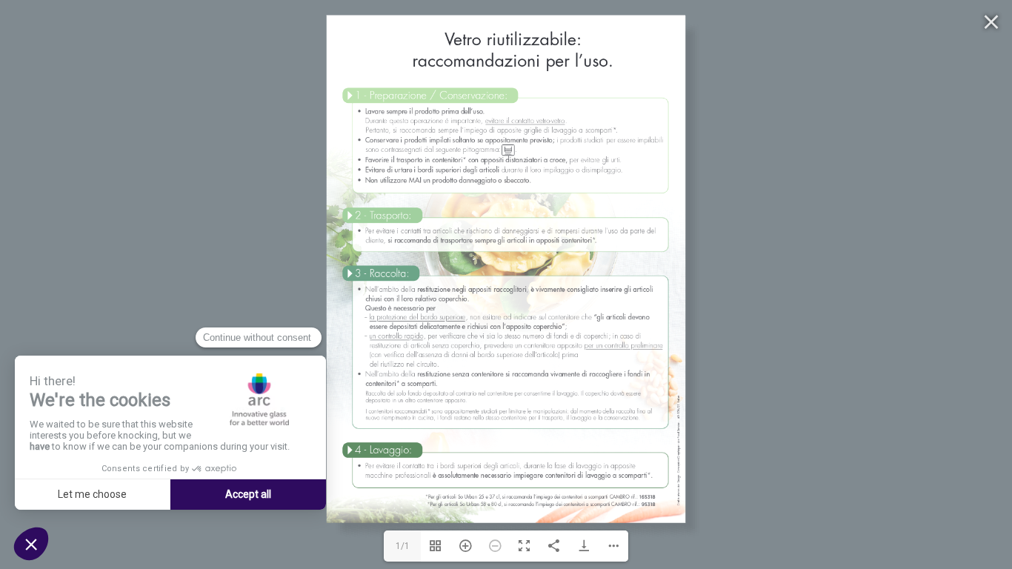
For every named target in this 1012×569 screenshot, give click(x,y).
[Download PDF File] (584, 546)
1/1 (403, 546)
